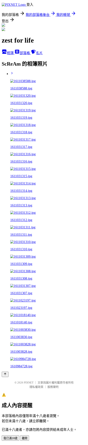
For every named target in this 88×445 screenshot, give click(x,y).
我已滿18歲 (10, 438)
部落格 (25, 53)
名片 (39, 53)
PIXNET (29, 382)
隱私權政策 (36, 386)
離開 (24, 438)
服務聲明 (53, 386)
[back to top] (5, 374)
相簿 (11, 53)
